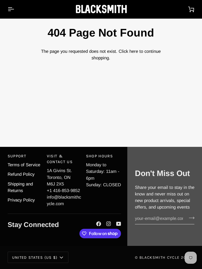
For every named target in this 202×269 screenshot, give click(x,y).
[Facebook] (98, 223)
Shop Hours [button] (99, 156)
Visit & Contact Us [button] (60, 159)
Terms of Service (24, 164)
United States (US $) (35, 257)
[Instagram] (108, 223)
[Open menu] (15, 9)
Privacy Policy (21, 200)
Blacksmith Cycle (159, 257)
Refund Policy (21, 174)
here (133, 51)
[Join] (190, 218)
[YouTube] (118, 223)
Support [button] (17, 156)
